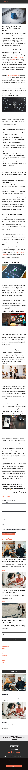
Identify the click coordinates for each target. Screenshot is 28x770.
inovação (13, 59)
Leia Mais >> (4, 570)
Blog (3, 644)
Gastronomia (4, 655)
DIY (2, 653)
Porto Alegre (4, 664)
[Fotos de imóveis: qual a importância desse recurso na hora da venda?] (14, 541)
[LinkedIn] (25, 492)
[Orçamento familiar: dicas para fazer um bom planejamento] (14, 572)
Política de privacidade (14, 736)
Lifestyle (3, 660)
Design (3, 651)
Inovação (3, 658)
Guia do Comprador (6, 657)
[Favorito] (2, 492)
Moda (3, 662)
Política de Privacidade (14, 762)
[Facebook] (19, 492)
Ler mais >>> (5, 700)
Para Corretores (14, 746)
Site (3, 524)
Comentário (5, 502)
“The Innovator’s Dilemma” (13, 75)
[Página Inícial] (5, 1)
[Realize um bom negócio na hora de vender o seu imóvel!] (14, 603)
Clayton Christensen (18, 57)
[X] (21, 492)
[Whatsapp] (23, 492)
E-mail (3, 519)
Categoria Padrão (5, 646)
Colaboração (4, 650)
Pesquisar (3, 634)
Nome (3, 514)
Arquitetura (4, 643)
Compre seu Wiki (14, 744)
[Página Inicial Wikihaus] (14, 752)
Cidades (3, 648)
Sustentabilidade (5, 665)
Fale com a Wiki (14, 749)
